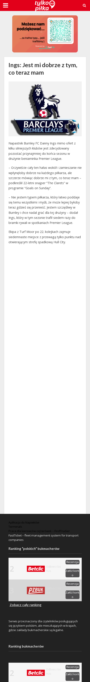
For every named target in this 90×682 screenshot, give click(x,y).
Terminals (15, 527)
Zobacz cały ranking (26, 605)
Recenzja (72, 562)
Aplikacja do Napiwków (24, 522)
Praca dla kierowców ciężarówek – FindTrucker (39, 531)
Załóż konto (72, 573)
